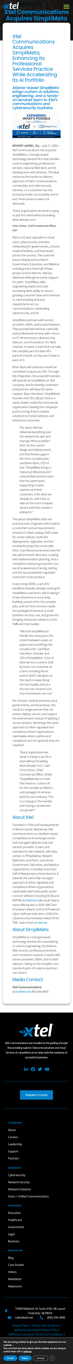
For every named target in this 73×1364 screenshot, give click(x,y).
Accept (10, 1358)
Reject (25, 1358)
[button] (66, 6)
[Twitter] (40, 1069)
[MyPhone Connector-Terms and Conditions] (36, 1334)
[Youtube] (47, 1069)
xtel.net (42, 923)
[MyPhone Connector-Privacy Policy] (35, 1330)
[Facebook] (33, 1069)
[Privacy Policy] (20, 1325)
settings (27, 1351)
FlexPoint (32, 900)
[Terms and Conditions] (46, 1325)
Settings (40, 1358)
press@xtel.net (21, 992)
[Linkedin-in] (26, 1069)
